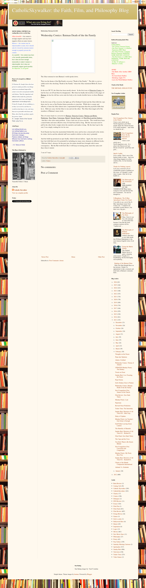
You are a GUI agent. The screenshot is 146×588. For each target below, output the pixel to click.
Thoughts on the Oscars (122, 354)
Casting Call (117, 486)
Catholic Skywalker (20, 190)
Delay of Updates (120, 416)
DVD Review (117, 501)
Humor (115, 524)
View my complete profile (20, 193)
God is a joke (117, 519)
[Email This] (70, 158)
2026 (115, 282)
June (117, 340)
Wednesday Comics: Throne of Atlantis (124, 364)
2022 (115, 294)
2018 (115, 305)
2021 (115, 297)
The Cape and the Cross (122, 439)
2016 (115, 311)
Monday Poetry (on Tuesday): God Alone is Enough (124, 420)
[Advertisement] (73, 238)
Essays (115, 504)
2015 (115, 314)
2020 (115, 299)
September (119, 331)
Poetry (115, 539)
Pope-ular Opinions (121, 357)
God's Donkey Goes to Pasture (124, 383)
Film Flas (116, 506)
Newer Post (44, 257)
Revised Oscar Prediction (122, 406)
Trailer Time (117, 554)
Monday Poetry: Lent (121, 400)
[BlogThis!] (72, 158)
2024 (115, 288)
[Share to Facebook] (76, 158)
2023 (115, 291)
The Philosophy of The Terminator (127, 180)
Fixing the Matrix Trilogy (127, 247)
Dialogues (116, 499)
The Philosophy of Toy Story (127, 214)
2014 (115, 317)
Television (116, 552)
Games (115, 516)
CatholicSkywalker (119, 491)
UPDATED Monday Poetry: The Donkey (123, 368)
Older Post (101, 257)
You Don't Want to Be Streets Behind (124, 443)
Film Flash (116, 509)
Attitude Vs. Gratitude (122, 467)
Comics (48, 161)
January (118, 471)
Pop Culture (117, 542)
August (118, 334)
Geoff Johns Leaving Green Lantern (123, 425)
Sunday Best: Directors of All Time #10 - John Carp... (124, 412)
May (117, 343)
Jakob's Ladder (117, 153)
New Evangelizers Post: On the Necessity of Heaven (127, 135)
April (117, 346)
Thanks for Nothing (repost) (121, 166)
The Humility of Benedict (123, 428)
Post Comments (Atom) (56, 260)
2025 (115, 285)
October (118, 328)
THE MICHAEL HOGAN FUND (121, 88)
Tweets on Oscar (120, 372)
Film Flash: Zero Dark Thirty (124, 436)
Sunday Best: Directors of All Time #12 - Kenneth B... (124, 459)
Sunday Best (117, 549)
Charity (115, 494)
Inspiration (116, 526)
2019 (115, 302)
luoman (76, 574)
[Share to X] (74, 158)
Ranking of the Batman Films (123, 263)
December (119, 322)
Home (73, 257)
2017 (115, 308)
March (118, 349)
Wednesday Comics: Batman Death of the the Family (123, 386)
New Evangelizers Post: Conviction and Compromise (122, 448)
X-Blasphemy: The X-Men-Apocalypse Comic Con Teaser (122, 199)
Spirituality (116, 547)
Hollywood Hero (118, 521)
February (119, 351)
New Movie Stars (118, 534)
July (117, 337)
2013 (115, 320)
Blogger (89, 574)
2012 (115, 475)
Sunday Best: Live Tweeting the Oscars (123, 376)
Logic (115, 529)
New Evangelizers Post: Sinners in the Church (123, 119)
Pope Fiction (119, 380)
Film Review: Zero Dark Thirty (122, 396)
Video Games (117, 557)
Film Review (117, 511)
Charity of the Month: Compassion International (123, 463)
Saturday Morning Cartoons (121, 544)
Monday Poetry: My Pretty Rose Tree (123, 454)
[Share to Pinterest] (78, 158)
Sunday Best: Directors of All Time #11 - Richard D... (124, 432)
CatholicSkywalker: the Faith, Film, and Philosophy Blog (70, 10)
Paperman (118, 403)
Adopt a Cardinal (120, 360)
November (119, 325)
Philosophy (116, 537)
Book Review (117, 483)
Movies (115, 532)
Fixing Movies (117, 514)
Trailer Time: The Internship (124, 408)
